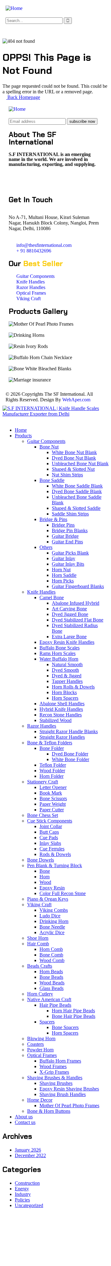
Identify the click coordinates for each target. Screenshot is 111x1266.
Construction (27, 1183)
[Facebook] (33, 181)
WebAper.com (76, 399)
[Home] (14, 8)
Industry (23, 1194)
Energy (22, 1188)
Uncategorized (29, 1205)
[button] (55, 29)
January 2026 (28, 1149)
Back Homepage (23, 97)
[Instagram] (49, 181)
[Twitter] (16, 181)
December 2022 (30, 1155)
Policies (22, 1199)
